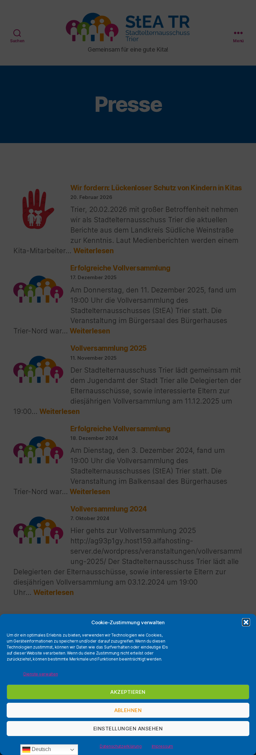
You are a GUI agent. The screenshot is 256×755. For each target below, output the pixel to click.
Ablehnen (128, 710)
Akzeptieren (128, 692)
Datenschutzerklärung (121, 746)
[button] (246, 622)
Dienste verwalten (40, 673)
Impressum (162, 746)
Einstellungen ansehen (128, 728)
